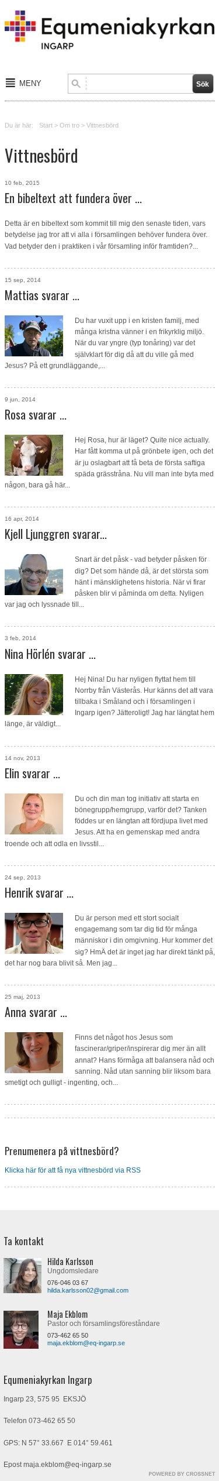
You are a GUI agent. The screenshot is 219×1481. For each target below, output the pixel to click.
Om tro (69, 125)
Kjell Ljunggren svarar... (56, 533)
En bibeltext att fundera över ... (73, 198)
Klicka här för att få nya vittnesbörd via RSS (73, 1170)
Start (46, 125)
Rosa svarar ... (36, 414)
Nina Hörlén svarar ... (50, 653)
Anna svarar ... (36, 1011)
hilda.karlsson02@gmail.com (87, 1290)
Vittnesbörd (102, 125)
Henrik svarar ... (39, 892)
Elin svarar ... (32, 773)
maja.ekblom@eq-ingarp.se (86, 1342)
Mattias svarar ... (42, 295)
